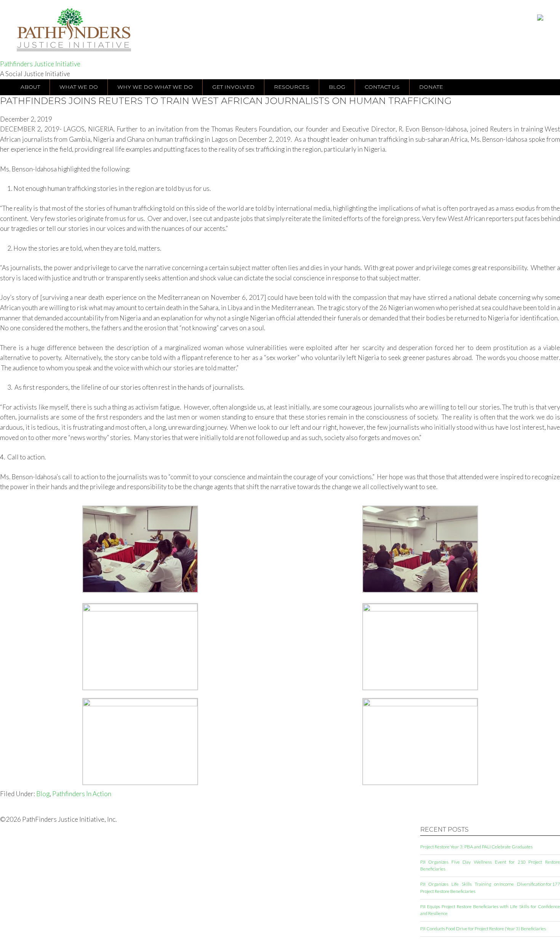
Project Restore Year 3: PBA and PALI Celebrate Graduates (476, 847)
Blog (43, 794)
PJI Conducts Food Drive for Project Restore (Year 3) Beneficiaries (483, 928)
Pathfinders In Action (81, 794)
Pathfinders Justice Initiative (40, 64)
